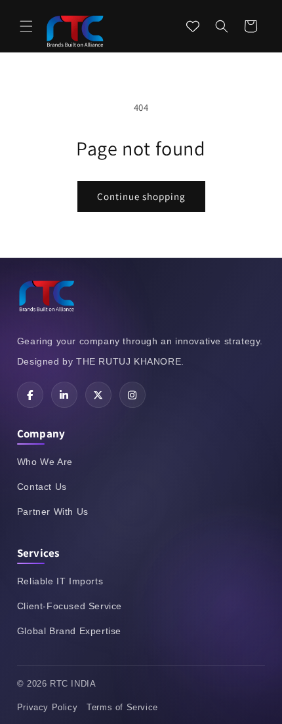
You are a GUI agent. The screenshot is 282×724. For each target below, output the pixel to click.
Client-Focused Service (69, 606)
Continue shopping (141, 196)
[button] (26, 26)
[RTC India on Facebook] (30, 395)
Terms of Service (122, 707)
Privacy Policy (47, 707)
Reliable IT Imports (60, 581)
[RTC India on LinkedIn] (64, 395)
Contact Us (42, 486)
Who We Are (45, 461)
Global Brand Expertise (69, 631)
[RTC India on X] (98, 395)
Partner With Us (53, 511)
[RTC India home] (46, 298)
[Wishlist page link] (192, 26)
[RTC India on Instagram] (132, 395)
